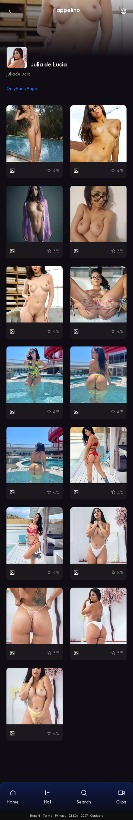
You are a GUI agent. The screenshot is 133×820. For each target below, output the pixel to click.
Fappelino (66, 10)
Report (35, 816)
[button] (123, 13)
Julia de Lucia (49, 64)
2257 (84, 816)
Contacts (96, 816)
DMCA (73, 816)
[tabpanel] (66, 423)
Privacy (60, 816)
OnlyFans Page (21, 88)
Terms (47, 816)
